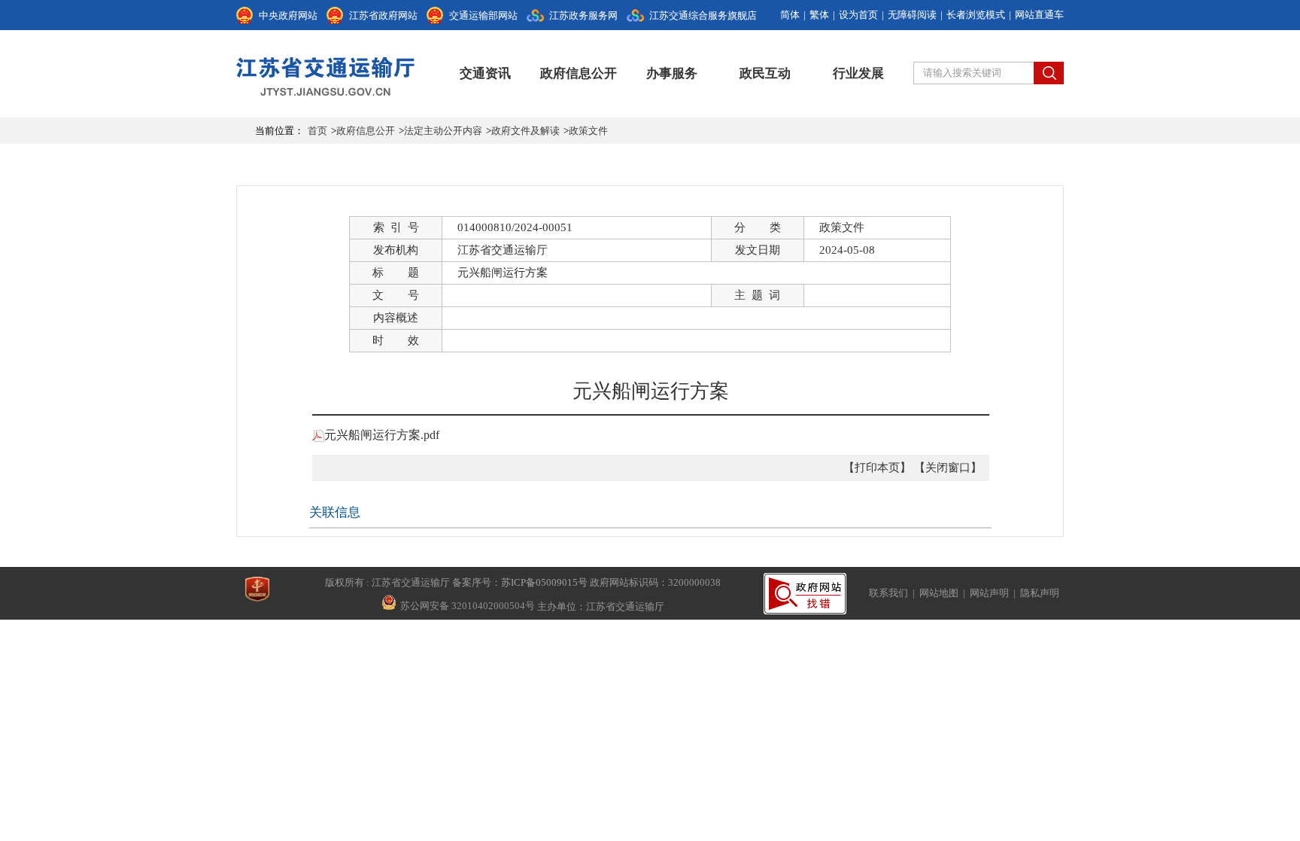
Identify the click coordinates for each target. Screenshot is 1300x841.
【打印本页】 (877, 468)
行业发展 (858, 73)
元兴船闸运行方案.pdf (381, 434)
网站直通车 (1039, 14)
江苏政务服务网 (583, 15)
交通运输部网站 (483, 15)
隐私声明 (1039, 593)
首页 (317, 130)
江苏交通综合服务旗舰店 (703, 15)
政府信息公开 (578, 73)
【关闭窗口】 (948, 468)
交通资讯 (485, 73)
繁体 (819, 14)
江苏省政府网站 (383, 15)
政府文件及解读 (525, 130)
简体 (790, 14)
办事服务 (671, 73)
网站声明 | (995, 593)
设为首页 (858, 14)
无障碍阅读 (912, 14)
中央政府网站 (288, 15)
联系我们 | (894, 593)
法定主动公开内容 (443, 130)
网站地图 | (944, 593)
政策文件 (588, 130)
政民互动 (765, 73)
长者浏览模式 (975, 14)
